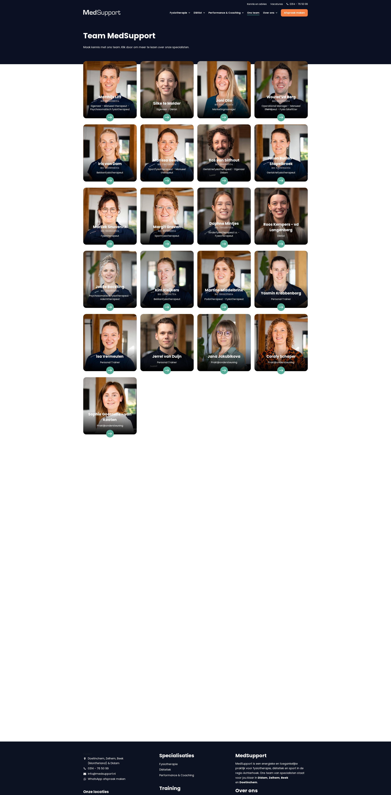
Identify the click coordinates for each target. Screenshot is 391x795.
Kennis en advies (257, 4)
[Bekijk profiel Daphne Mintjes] (224, 218)
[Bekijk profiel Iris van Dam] (110, 154)
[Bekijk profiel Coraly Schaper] (281, 344)
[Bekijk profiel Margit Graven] (167, 218)
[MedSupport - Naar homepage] (102, 12)
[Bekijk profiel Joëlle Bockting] (110, 281)
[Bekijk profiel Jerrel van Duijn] (167, 344)
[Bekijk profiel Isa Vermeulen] (110, 344)
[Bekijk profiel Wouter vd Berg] (281, 91)
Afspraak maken (294, 13)
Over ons (269, 13)
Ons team (253, 13)
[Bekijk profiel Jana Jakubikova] (224, 344)
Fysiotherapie (179, 13)
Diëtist (198, 13)
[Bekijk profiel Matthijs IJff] (110, 91)
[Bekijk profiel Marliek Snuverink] (110, 218)
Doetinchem (248, 782)
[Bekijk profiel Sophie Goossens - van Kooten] (110, 407)
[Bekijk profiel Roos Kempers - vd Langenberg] (281, 218)
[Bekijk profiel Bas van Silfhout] (224, 154)
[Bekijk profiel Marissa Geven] (167, 154)
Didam (262, 778)
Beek (284, 778)
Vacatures (276, 4)
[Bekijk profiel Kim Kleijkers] (167, 281)
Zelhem (274, 778)
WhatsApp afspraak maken (106, 779)
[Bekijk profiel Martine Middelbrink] (224, 281)
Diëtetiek (165, 769)
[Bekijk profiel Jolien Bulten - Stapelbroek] (281, 154)
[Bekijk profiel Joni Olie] (224, 91)
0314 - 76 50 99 (299, 4)
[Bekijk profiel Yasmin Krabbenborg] (281, 281)
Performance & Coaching (224, 13)
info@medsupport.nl (102, 774)
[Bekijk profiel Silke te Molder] (167, 91)
